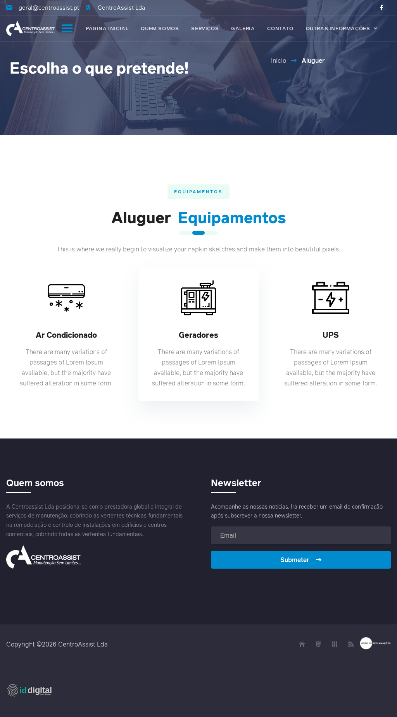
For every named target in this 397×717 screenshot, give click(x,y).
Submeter (294, 559)
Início (278, 60)
